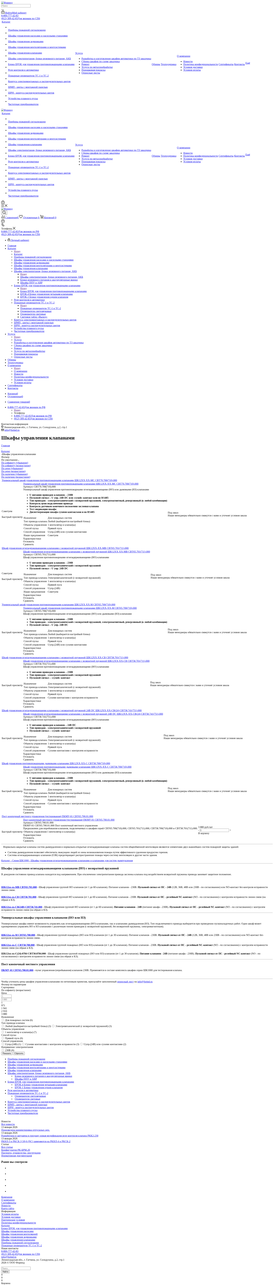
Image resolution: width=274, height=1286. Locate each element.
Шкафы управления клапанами (18, 1239)
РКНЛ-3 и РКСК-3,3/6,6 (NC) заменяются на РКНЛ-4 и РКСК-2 (35, 1141)
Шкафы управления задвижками (19, 1237)
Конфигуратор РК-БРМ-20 (15, 1150)
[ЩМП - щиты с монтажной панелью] (41, 84)
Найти (5, 1271)
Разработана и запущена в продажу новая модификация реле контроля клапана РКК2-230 (49, 1135)
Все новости (8, 1124)
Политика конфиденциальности (18, 1222)
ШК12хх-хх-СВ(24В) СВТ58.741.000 (21, 907)
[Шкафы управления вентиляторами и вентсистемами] (41, 44)
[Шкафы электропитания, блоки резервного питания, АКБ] (41, 55)
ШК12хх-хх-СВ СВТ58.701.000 (18, 897)
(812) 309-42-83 (20, 18)
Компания (6, 1197)
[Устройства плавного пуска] (41, 95)
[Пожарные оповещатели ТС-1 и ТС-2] (41, 72)
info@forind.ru (12, 430)
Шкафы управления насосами (17, 1231)
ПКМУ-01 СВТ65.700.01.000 (17, 970)
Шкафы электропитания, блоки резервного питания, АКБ (51, 277)
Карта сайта (7, 1208)
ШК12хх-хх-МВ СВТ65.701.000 (19, 887)
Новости (6, 1205)
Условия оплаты (10, 1214)
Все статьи (7, 1147)
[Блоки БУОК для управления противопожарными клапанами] (41, 61)
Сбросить (18, 1053)
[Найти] (2, 9)
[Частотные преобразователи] (41, 101)
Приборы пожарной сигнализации (20, 1242)
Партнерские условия (13, 1219)
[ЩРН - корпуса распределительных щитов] (41, 90)
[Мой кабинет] (3, 202)
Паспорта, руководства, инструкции (21, 1152)
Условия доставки (11, 1217)
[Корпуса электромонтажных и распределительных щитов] (41, 78)
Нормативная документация (16, 1155)
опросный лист (125, 981)
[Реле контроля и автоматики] (41, 67)
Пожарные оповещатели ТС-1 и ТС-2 (40, 308)
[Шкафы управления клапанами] (41, 50)
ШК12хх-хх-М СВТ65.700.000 (18, 935)
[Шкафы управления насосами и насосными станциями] (41, 33)
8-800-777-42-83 (9, 15)
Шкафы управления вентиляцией (19, 1234)
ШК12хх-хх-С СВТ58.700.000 (18, 945)
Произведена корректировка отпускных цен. (25, 1130)
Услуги (18, 339)
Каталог (18, 254)
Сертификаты (8, 1202)
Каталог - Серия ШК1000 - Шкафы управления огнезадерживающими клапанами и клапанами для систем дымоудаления (67, 860)
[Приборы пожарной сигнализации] (41, 27)
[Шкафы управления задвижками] (41, 38)
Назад (17, 251)
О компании (20, 371)
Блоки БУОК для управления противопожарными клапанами (53, 291)
